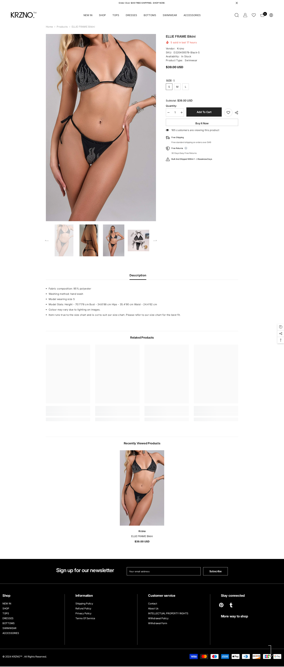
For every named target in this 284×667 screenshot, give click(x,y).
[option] (101, 127)
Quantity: (171, 105)
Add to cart (204, 112)
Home (49, 26)
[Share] (235, 113)
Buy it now (202, 123)
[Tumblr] (231, 605)
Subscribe (215, 571)
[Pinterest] (221, 605)
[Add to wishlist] (228, 112)
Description (138, 275)
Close (236, 3)
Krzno (180, 48)
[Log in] (245, 15)
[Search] (237, 15)
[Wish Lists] (254, 15)
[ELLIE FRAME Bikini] (142, 488)
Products (62, 26)
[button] (46, 240)
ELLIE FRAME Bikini (142, 536)
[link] (68, 414)
